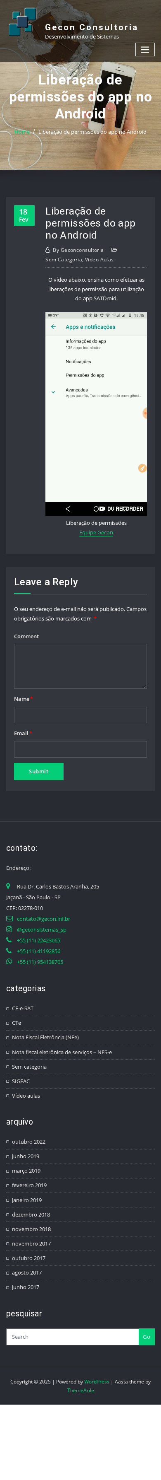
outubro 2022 (28, 1141)
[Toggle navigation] (145, 49)
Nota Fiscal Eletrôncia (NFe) (45, 1037)
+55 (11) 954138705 (40, 962)
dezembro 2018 (31, 1214)
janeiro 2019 (27, 1200)
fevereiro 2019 (29, 1185)
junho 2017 (25, 1287)
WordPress (96, 1381)
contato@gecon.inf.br (43, 918)
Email (23, 733)
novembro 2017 (31, 1243)
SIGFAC (21, 1081)
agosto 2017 (27, 1272)
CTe (16, 1022)
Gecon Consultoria (91, 27)
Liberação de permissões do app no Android (92, 131)
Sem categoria (63, 259)
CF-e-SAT (22, 1008)
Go (146, 1336)
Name (23, 699)
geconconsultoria (78, 250)
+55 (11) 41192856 (38, 951)
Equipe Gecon (96, 532)
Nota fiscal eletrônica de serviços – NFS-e (62, 1052)
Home (22, 131)
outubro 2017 (28, 1258)
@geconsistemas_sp (41, 929)
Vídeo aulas (99, 259)
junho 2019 (25, 1156)
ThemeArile (80, 1390)
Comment (26, 636)
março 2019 (26, 1170)
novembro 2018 (31, 1229)
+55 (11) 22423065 (38, 940)
